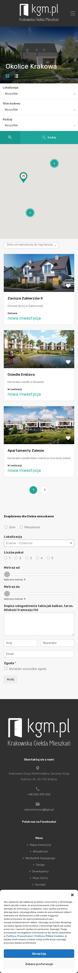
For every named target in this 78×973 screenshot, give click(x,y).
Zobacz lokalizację (39, 284)
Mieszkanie (32, 527)
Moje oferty (40, 878)
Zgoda (10, 663)
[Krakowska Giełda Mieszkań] (38, 21)
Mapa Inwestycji (40, 845)
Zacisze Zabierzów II (25, 298)
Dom (12, 527)
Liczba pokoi (13, 552)
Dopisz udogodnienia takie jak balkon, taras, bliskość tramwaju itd (38, 608)
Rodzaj (7, 119)
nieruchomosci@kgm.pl (39, 809)
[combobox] (39, 94)
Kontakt (40, 884)
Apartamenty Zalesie (26, 450)
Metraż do (12, 587)
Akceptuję (39, 953)
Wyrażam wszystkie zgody (28, 669)
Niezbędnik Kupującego (40, 858)
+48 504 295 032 (39, 794)
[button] (72, 894)
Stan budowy (11, 103)
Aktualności (40, 851)
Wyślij (10, 679)
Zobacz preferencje (39, 964)
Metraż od (12, 567)
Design (40, 864)
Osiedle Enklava (21, 374)
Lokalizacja (10, 87)
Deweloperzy (40, 871)
